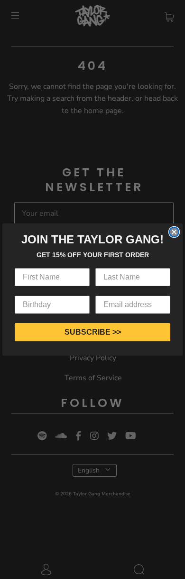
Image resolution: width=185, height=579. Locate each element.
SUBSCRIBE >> (93, 332)
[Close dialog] (174, 232)
